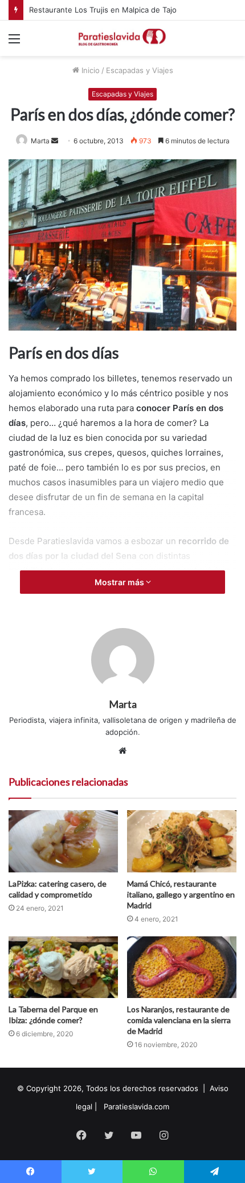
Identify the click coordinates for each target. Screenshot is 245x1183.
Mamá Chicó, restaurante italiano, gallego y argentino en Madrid (181, 894)
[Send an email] (54, 140)
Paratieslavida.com (136, 1106)
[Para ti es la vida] (122, 38)
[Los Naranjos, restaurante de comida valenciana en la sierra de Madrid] (181, 967)
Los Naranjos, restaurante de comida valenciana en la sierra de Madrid (179, 1020)
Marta (40, 140)
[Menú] (14, 42)
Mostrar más (120, 582)
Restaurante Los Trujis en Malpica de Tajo (103, 9)
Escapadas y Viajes (139, 70)
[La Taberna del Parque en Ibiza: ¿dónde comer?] (63, 967)
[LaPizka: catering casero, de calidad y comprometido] (63, 841)
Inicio (89, 70)
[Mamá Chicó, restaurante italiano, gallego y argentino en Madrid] (181, 841)
